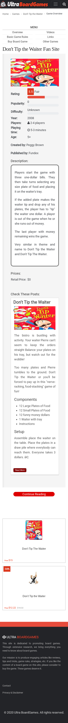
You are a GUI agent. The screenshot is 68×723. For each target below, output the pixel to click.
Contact (6, 685)
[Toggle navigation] (55, 4)
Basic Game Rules (17, 36)
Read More (20, 470)
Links (50, 36)
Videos (50, 32)
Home (5, 14)
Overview (17, 32)
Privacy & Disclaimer (12, 692)
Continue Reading (34, 494)
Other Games (50, 41)
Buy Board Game (17, 41)
